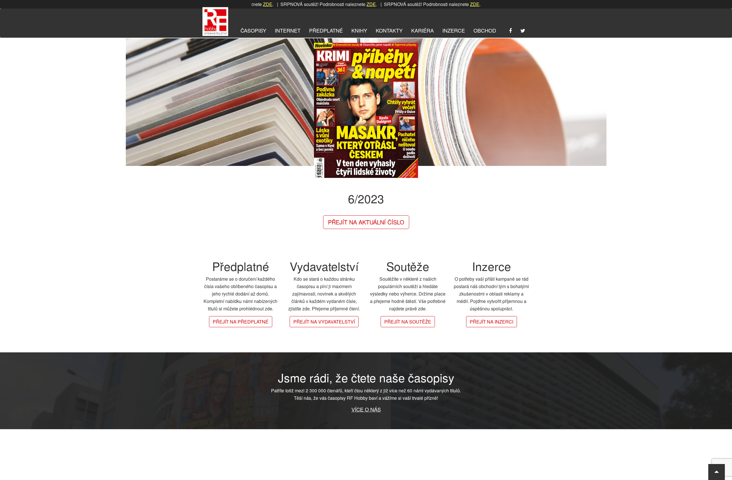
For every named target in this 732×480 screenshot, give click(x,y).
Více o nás (366, 409)
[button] (716, 472)
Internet (288, 30)
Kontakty (389, 30)
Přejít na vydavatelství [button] (324, 321)
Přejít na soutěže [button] (407, 321)
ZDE (348, 4)
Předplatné (326, 30)
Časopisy (253, 30)
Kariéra (422, 30)
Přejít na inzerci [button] (491, 321)
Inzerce (453, 30)
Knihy (359, 30)
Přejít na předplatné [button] (240, 321)
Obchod (485, 30)
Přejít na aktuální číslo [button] (366, 222)
